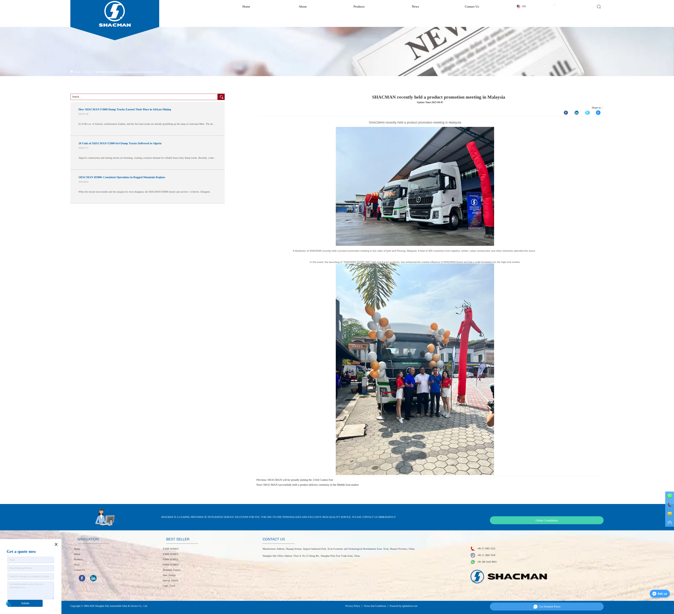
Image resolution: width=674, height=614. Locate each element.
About (303, 6)
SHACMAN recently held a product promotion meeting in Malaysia (129, 72)
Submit (25, 603)
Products (359, 6)
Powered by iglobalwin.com (404, 606)
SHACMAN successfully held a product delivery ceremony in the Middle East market (311, 484)
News (415, 6)
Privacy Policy (352, 606)
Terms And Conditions (375, 606)
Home (246, 6)
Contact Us (472, 6)
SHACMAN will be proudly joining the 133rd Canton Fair (300, 479)
